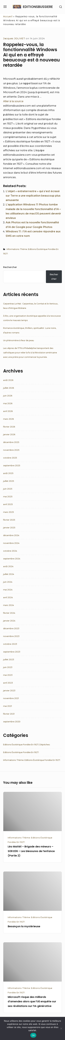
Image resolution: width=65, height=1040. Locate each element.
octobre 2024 (10, 551)
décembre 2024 (11, 535)
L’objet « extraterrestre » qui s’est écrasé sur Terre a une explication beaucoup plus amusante (33, 196)
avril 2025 (8, 504)
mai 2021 (7, 706)
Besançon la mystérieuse (24, 926)
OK (33, 1035)
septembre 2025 (11, 465)
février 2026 (9, 427)
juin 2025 (7, 489)
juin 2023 (7, 667)
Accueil (7, 16)
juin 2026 (7, 395)
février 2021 (9, 714)
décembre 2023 (11, 628)
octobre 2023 (10, 644)
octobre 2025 (10, 458)
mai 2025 (7, 496)
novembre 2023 (11, 636)
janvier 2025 (9, 527)
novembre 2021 (11, 698)
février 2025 (9, 520)
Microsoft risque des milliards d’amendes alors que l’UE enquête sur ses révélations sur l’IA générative (32, 1001)
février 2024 (9, 613)
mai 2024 (7, 589)
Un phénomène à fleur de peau (18, 340)
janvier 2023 (9, 690)
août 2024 (8, 566)
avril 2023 (8, 683)
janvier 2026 (9, 434)
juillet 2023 (8, 659)
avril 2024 (8, 597)
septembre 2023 (11, 652)
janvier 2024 (9, 621)
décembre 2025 (11, 442)
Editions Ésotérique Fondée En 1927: (21, 752)
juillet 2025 (8, 481)
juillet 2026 (8, 388)
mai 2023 (7, 675)
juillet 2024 (8, 574)
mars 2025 (8, 512)
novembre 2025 (11, 450)
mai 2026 (7, 403)
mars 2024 (8, 605)
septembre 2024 (11, 558)
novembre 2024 (11, 543)
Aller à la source (13, 101)
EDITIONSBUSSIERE (38, 6)
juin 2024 (7, 582)
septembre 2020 (11, 721)
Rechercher (10, 267)
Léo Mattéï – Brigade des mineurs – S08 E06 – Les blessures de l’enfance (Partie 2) (31, 851)
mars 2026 (8, 419)
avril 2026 (8, 411)
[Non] (61, 1028)
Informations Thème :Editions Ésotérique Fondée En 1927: (31, 760)
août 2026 (8, 380)
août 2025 (8, 473)
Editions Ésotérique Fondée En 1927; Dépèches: (26, 744)
